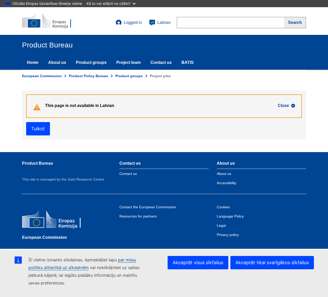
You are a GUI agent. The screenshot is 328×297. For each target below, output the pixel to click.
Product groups (91, 62)
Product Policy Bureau (88, 76)
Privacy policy (228, 235)
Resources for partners (138, 216)
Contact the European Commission (147, 207)
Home (32, 62)
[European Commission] (59, 220)
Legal (221, 225)
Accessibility (226, 183)
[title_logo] (53, 21)
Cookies (223, 207)
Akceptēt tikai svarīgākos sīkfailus (272, 262)
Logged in (133, 22)
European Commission (42, 76)
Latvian (161, 22)
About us (57, 62)
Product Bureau (37, 163)
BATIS (187, 62)
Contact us (161, 62)
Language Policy (230, 216)
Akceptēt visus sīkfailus (198, 262)
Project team (128, 62)
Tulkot (38, 128)
